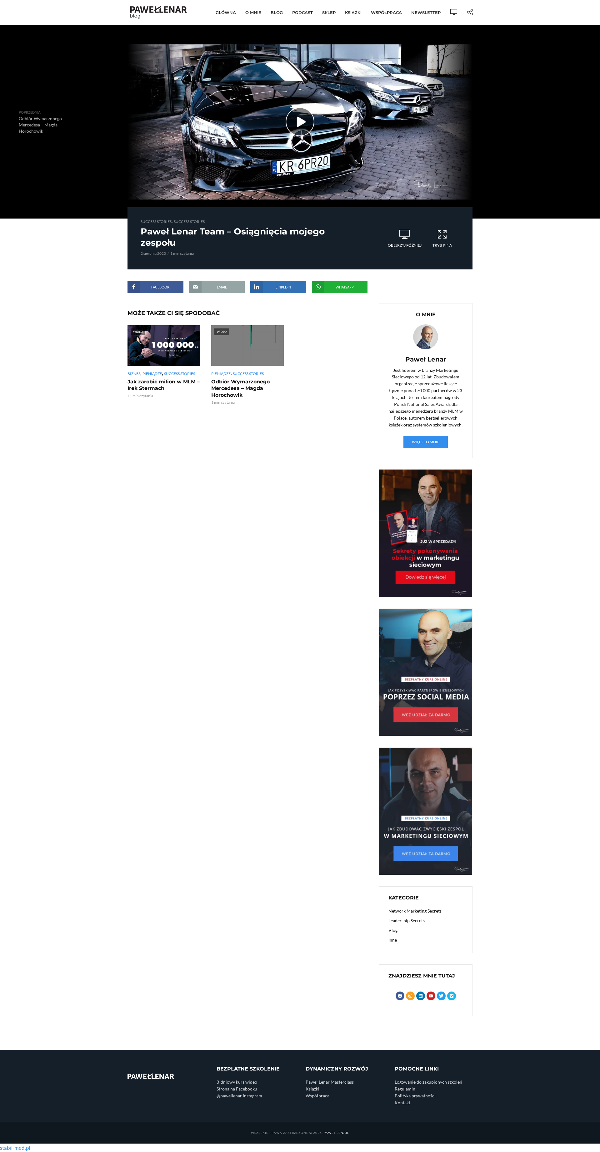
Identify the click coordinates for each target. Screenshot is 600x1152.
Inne (392, 940)
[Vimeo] (451, 996)
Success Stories (156, 221)
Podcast (302, 12)
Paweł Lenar (336, 1133)
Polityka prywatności (415, 1095)
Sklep (329, 12)
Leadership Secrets (406, 920)
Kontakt (402, 1102)
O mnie (253, 12)
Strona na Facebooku (237, 1088)
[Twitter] (441, 996)
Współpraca (386, 12)
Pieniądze (152, 373)
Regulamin (405, 1088)
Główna (226, 12)
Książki (353, 12)
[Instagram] (410, 996)
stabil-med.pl (15, 1148)
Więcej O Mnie (425, 442)
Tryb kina (442, 245)
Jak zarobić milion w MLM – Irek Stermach (164, 385)
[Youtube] (431, 996)
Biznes (134, 373)
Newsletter (426, 12)
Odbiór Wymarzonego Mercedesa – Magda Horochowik (240, 388)
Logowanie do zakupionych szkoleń (428, 1082)
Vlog (393, 930)
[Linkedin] (420, 996)
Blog (277, 12)
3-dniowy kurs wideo (237, 1082)
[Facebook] (400, 996)
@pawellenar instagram (239, 1095)
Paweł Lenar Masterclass (330, 1082)
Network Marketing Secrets (415, 910)
